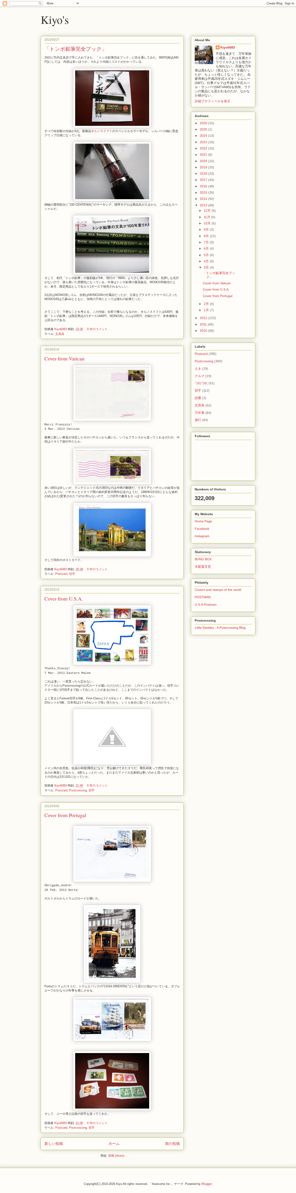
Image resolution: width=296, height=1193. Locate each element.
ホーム (114, 1144)
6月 (207, 248)
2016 (204, 186)
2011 (204, 324)
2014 (204, 199)
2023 (204, 142)
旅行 (198, 420)
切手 (72, 574)
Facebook (202, 528)
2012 (204, 318)
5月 (207, 255)
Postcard (61, 574)
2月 (207, 304)
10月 (208, 223)
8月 (207, 236)
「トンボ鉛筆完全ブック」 (75, 48)
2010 (204, 330)
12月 (208, 210)
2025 (204, 129)
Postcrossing (78, 790)
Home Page (203, 521)
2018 (204, 173)
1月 (207, 310)
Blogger (207, 1184)
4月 (207, 261)
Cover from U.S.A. (63, 598)
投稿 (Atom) (116, 1155)
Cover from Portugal (65, 815)
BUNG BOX (203, 559)
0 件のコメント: (98, 329)
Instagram (202, 536)
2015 (204, 192)
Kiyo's (55, 19)
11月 (207, 217)
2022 (204, 148)
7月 (207, 242)
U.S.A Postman (206, 604)
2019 (204, 167)
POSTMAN (203, 597)
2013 (204, 205)
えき (198, 368)
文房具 (59, 334)
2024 (204, 135)
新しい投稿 (53, 1144)
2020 (204, 161)
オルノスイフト (101, 131)
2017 (204, 180)
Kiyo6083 (227, 47)
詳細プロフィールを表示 (212, 101)
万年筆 (199, 413)
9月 (207, 229)
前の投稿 (172, 1144)
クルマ (199, 376)
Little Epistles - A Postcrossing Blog (220, 627)
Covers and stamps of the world (218, 590)
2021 (204, 154)
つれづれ (201, 383)
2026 (204, 123)
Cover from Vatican (64, 358)
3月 (207, 267)
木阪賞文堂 (203, 566)
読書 (198, 398)
